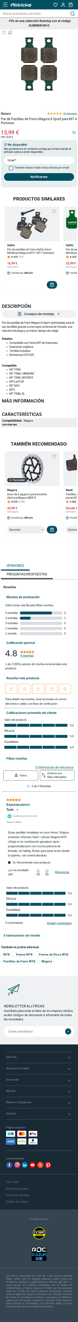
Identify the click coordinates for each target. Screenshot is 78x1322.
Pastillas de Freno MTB (19, 961)
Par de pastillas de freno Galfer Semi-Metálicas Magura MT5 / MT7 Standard (30, 251)
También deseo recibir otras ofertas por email (41, 167)
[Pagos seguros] (26, 1137)
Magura (6, 113)
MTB (6, 954)
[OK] (68, 1031)
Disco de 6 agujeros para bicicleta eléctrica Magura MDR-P (27, 496)
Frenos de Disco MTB (53, 954)
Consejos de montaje (39, 314)
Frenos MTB (24, 954)
